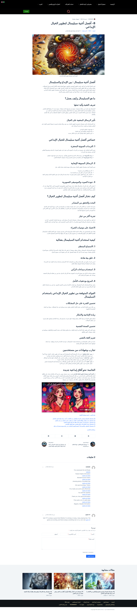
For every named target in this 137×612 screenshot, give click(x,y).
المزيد (40, 4)
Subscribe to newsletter (88, 552)
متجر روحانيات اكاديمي (63, 604)
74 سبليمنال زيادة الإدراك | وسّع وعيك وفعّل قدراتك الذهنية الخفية (79, 422)
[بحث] (68, 11)
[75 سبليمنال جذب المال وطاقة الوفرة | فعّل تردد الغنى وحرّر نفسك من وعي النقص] (68, 581)
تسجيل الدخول (101, 4)
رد (42, 466)
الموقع (56, 534)
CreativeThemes (110, 609)
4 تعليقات (105, 595)
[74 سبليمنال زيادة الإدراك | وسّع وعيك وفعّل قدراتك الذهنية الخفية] (37, 581)
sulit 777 (87, 514)
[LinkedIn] (48, 436)
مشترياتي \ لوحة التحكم (86, 4)
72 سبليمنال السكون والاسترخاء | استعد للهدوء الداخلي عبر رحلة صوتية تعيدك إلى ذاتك (74, 426)
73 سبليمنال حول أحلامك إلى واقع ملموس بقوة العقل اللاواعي (80, 424)
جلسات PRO (67, 602)
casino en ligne (86, 475)
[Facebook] (88, 436)
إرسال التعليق (91, 556)
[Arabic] (4, 2)
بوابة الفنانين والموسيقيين (110, 604)
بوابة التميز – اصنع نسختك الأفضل (87, 415)
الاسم (92, 534)
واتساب (26, 11)
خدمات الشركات (69, 4)
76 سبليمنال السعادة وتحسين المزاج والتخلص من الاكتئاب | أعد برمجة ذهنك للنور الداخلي (74, 418)
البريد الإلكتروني (72, 534)
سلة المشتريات (100, 604)
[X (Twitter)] (75, 436)
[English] (2, 2)
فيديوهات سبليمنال (75, 19)
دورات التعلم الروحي (90, 604)
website (88, 467)
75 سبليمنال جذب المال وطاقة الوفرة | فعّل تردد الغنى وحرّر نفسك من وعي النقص (75, 420)
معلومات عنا (82, 604)
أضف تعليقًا (91, 539)
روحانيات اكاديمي (91, 429)
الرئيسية (112, 4)
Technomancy (73, 604)
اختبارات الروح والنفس (54, 4)
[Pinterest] (61, 436)
